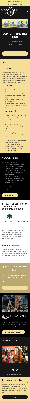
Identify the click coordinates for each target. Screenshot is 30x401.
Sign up (15, 288)
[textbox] (15, 281)
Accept (15, 397)
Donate (14, 54)
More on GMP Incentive (13, 332)
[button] (27, 11)
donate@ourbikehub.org (9, 259)
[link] (10, 11)
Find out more (10, 195)
